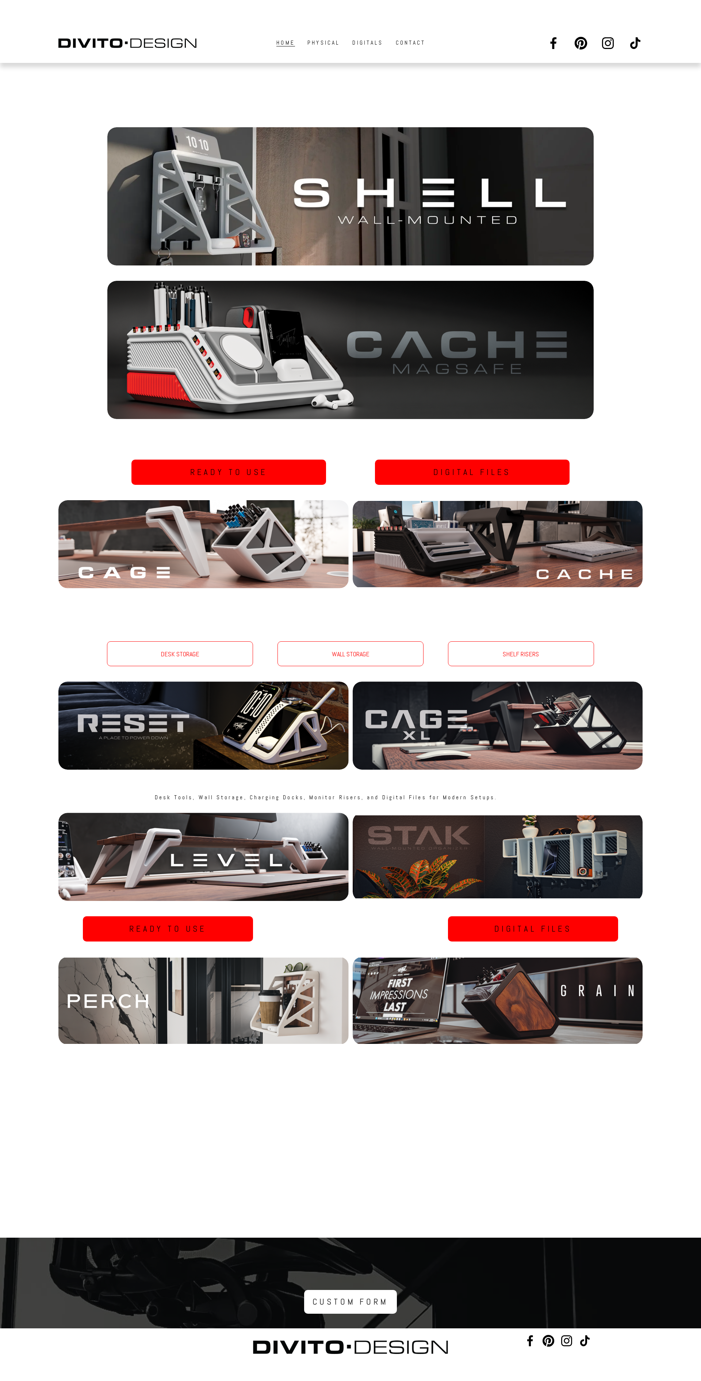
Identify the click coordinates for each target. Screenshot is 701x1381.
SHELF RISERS (521, 654)
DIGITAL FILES (472, 472)
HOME (285, 42)
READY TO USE (229, 472)
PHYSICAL (323, 42)
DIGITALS (367, 42)
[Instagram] (608, 43)
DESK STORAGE (180, 654)
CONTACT (411, 42)
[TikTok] (635, 43)
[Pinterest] (581, 43)
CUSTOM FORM (350, 1302)
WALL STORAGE (350, 654)
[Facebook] (553, 43)
